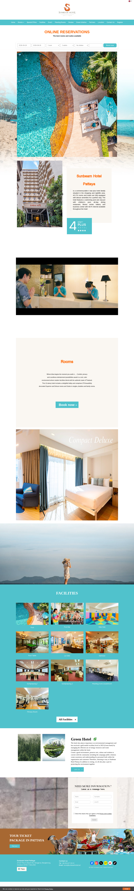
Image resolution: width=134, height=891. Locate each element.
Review (70, 22)
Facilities (42, 22)
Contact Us (110, 22)
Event (50, 22)
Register (120, 22)
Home (13, 22)
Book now (110, 45)
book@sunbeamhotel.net (72, 865)
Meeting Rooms (60, 22)
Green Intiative (81, 22)
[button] (24, 104)
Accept (126, 889)
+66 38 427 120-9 (68, 863)
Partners (92, 22)
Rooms (20, 22)
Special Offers (32, 22)
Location (101, 22)
